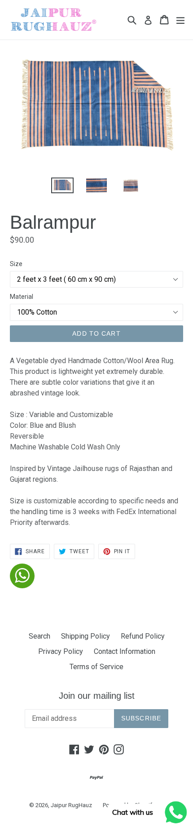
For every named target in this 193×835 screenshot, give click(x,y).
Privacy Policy (60, 651)
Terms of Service (96, 666)
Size (16, 263)
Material (21, 296)
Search (39, 636)
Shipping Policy (85, 636)
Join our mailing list (97, 696)
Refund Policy (143, 636)
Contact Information (124, 651)
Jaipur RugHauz (71, 805)
